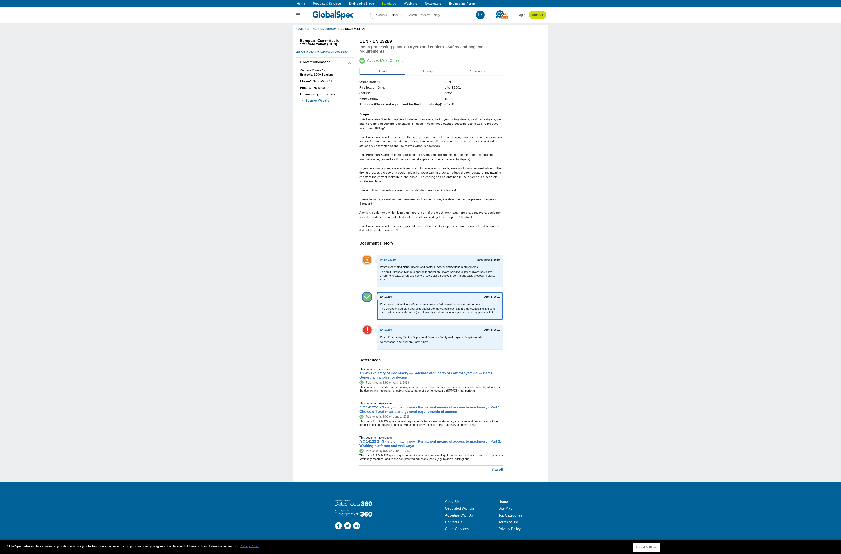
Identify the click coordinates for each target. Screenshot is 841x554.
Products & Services (327, 3)
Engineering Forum (462, 3)
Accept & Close (646, 547)
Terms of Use (508, 522)
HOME (300, 28)
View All (497, 469)
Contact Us (453, 522)
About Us (452, 501)
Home (301, 3)
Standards (389, 3)
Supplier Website (317, 100)
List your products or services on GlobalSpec (322, 51)
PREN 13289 (388, 259)
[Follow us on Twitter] (347, 526)
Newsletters (433, 3)
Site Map (505, 508)
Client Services (457, 529)
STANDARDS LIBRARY (322, 28)
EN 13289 (386, 329)
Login (521, 15)
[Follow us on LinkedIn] (356, 526)
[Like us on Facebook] (338, 526)
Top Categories (510, 515)
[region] (420, 547)
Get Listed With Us (459, 508)
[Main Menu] (299, 15)
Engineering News (361, 3)
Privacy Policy (509, 529)
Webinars (410, 3)
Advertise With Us (459, 515)
